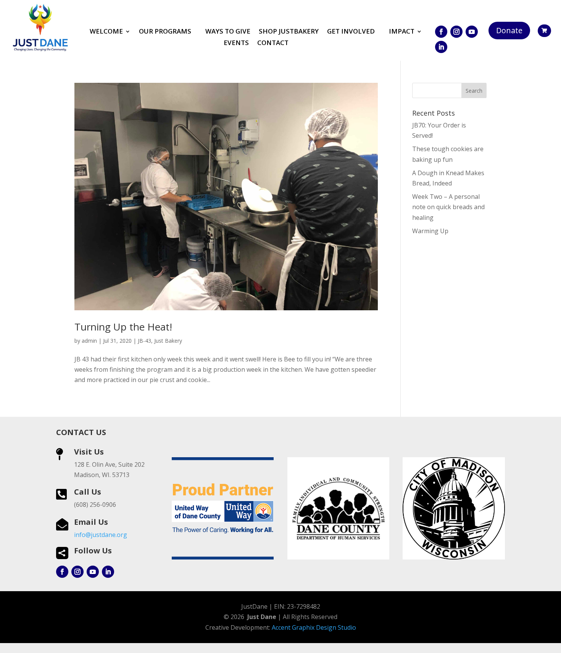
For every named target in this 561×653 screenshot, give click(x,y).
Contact (273, 43)
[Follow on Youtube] (472, 32)
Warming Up (430, 231)
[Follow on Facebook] (441, 32)
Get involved (351, 32)
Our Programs (165, 32)
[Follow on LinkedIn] (441, 47)
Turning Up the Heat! (123, 327)
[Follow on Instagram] (456, 32)
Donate (509, 30)
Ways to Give (227, 32)
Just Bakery (168, 340)
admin (89, 340)
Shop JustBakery (289, 32)
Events (236, 43)
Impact (401, 32)
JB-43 (144, 340)
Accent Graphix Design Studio (314, 627)
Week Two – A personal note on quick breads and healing (448, 206)
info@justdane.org (100, 534)
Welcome (106, 32)
